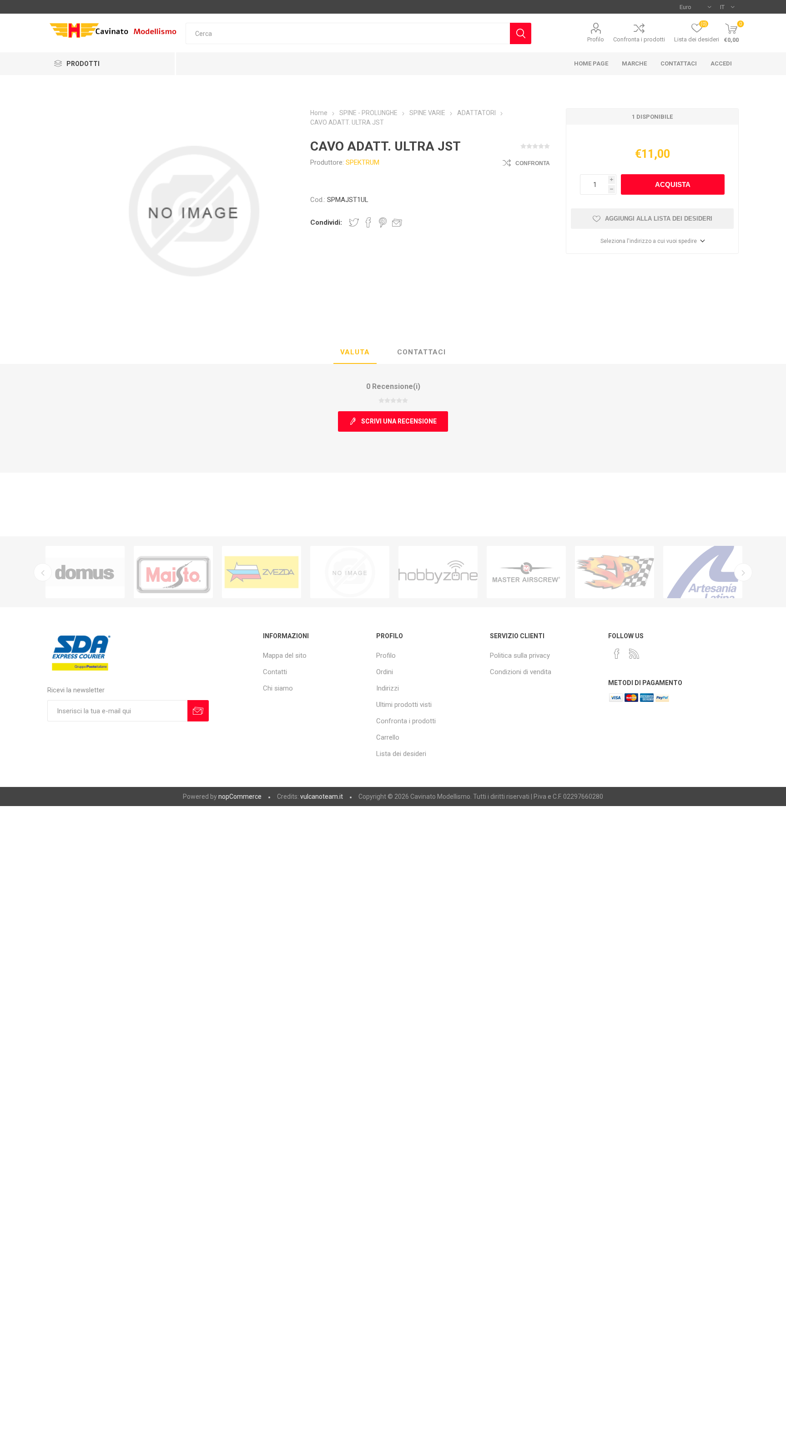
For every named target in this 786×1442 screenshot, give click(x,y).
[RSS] (634, 653)
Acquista (672, 184)
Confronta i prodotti (639, 39)
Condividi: (326, 222)
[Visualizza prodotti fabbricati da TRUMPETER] (349, 572)
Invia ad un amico (397, 222)
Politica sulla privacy (520, 655)
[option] (85, 572)
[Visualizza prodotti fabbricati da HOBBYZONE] (438, 572)
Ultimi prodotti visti (404, 705)
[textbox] (348, 33)
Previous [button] (43, 572)
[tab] (355, 352)
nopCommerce (240, 796)
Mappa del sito (285, 655)
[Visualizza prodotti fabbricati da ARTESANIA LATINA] (702, 572)
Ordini (384, 672)
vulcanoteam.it (321, 796)
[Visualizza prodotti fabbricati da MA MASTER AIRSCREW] (526, 572)
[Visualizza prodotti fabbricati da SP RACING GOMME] (614, 572)
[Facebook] (617, 653)
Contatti (275, 672)
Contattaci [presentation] (421, 352)
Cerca (520, 33)
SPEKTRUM (362, 162)
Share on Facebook (368, 222)
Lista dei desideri (401, 754)
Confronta (532, 163)
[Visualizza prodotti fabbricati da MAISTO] (173, 572)
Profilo (595, 39)
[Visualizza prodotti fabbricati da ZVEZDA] (261, 572)
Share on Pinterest (383, 222)
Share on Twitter (354, 222)
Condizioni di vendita (520, 672)
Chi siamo (278, 688)
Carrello (387, 737)
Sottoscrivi (198, 710)
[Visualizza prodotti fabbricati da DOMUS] (85, 572)
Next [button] (743, 572)
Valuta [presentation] (355, 352)
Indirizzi (387, 688)
